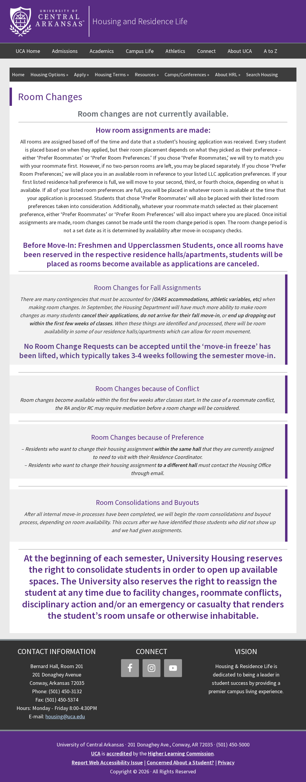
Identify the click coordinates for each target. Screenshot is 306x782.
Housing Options (49, 74)
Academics (102, 51)
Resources (147, 74)
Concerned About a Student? (180, 762)
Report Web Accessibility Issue (107, 762)
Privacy (226, 762)
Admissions (65, 51)
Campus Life (140, 51)
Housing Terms (112, 74)
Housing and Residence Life (139, 21)
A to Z (270, 51)
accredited (119, 753)
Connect (206, 51)
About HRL (227, 74)
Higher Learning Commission (181, 753)
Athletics (175, 51)
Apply (81, 74)
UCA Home (28, 51)
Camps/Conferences (187, 74)
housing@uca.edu (65, 716)
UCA (95, 753)
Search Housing (262, 74)
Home (18, 74)
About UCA (240, 51)
